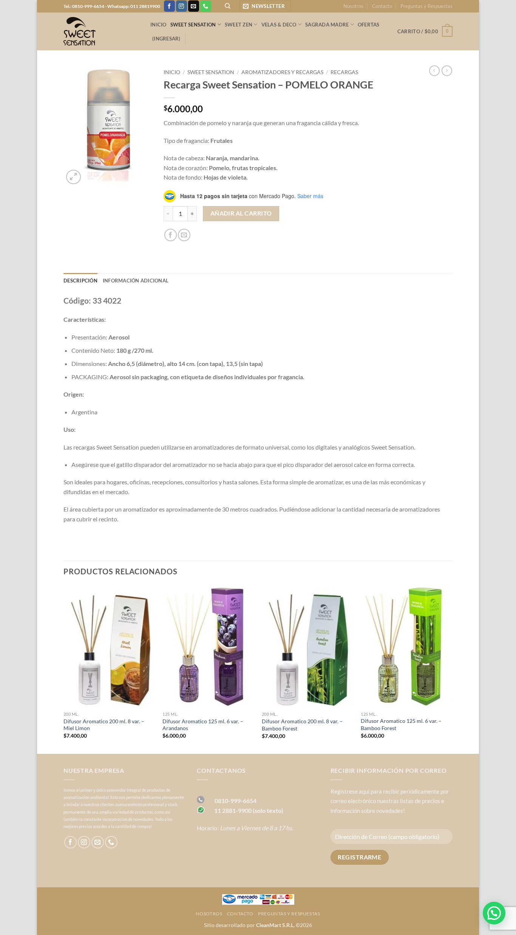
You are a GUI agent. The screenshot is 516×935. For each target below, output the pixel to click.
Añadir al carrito (241, 213)
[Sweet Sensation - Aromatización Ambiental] (101, 31)
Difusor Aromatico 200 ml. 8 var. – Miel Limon (103, 725)
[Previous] (64, 669)
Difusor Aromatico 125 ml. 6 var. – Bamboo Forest (401, 724)
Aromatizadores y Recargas (282, 72)
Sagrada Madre (327, 25)
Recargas (344, 72)
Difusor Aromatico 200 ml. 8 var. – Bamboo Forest (302, 725)
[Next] (452, 669)
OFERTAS (369, 25)
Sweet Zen (238, 25)
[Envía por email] (184, 235)
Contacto (382, 6)
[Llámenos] (205, 6)
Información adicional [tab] (135, 281)
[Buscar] (227, 6)
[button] (264, 6)
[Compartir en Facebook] (170, 235)
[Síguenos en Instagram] (181, 6)
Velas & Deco (279, 25)
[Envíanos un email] (193, 6)
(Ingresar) (166, 39)
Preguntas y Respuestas (426, 6)
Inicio (158, 25)
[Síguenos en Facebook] (169, 6)
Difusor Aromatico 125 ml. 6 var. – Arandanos (202, 725)
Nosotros (353, 6)
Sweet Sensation (193, 25)
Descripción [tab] (80, 281)
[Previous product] (447, 70)
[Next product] (434, 70)
